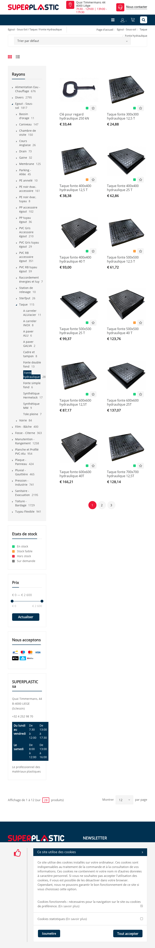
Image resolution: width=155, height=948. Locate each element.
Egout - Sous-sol (126, 29)
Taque (143, 29)
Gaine (23, 157)
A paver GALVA (28, 344)
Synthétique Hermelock (31, 395)
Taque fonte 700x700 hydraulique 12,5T (123, 474)
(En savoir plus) (68, 906)
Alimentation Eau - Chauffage (27, 89)
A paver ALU (28, 333)
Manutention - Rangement (25, 441)
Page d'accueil (104, 29)
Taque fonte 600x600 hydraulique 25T (123, 402)
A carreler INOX (30, 323)
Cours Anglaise (25, 143)
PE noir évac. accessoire (27, 189)
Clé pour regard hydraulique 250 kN (74, 116)
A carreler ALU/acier (30, 313)
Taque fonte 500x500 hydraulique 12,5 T (123, 259)
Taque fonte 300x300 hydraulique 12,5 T (123, 116)
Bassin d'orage (24, 116)
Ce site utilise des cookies (56, 852)
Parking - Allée (25, 172)
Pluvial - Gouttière (21, 472)
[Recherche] (143, 19)
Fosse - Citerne (25, 433)
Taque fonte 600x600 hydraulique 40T (75, 474)
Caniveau (25, 124)
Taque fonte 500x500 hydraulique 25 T (75, 331)
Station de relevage (26, 290)
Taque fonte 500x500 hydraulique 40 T (123, 331)
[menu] (112, 19)
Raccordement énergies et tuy (29, 279)
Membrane (26, 164)
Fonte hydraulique (31, 375)
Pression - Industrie (21, 482)
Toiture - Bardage (21, 503)
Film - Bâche (23, 427)
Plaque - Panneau (21, 462)
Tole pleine (30, 414)
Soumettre (49, 933)
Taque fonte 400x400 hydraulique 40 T (75, 259)
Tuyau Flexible (25, 511)
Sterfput (24, 298)
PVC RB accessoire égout (26, 257)
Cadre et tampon (29, 354)
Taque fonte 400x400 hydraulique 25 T (123, 188)
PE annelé (25, 180)
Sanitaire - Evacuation (22, 493)
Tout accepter (127, 933)
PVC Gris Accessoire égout (26, 232)
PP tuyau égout (25, 220)
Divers (19, 97)
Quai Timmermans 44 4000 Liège (90, 4)
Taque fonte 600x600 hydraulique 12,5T (75, 402)
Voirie (23, 420)
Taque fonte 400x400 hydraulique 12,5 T (75, 188)
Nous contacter (136, 7)
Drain (23, 151)
